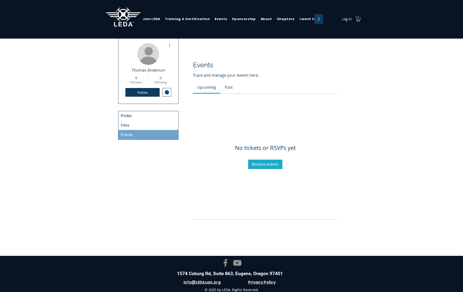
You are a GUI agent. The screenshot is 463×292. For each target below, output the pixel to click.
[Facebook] (225, 263)
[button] (309, 19)
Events (127, 135)
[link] (206, 87)
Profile (126, 116)
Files (125, 125)
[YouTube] (237, 263)
